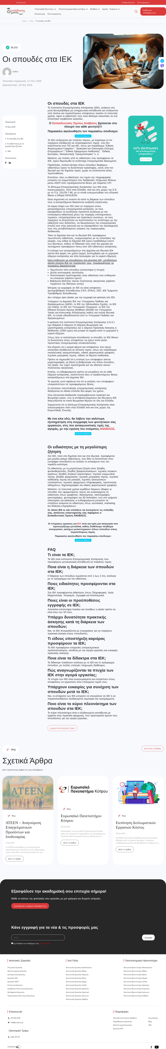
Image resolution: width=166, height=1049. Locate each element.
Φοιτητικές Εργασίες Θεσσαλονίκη (79, 967)
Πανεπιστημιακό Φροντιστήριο (72, 9)
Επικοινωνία (40, 14)
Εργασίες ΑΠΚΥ (13, 981)
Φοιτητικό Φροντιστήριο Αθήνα (135, 971)
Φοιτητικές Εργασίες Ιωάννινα (77, 996)
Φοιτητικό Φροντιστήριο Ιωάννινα (136, 992)
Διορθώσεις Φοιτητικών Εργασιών (20, 988)
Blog (31, 21)
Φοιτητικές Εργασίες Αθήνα (76, 971)
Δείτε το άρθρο (14, 858)
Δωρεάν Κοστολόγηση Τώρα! (62, 728)
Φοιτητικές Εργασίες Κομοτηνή (77, 992)
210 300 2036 (15, 1018)
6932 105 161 (15, 1037)
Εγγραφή (148, 937)
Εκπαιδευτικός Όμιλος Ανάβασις (74, 123)
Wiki (150, 1025)
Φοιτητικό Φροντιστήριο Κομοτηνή (136, 988)
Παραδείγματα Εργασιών (122, 1021)
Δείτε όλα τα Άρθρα (152, 748)
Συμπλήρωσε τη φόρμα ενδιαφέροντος (30, 906)
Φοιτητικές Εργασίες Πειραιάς (77, 974)
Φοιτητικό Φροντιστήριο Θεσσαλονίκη (138, 967)
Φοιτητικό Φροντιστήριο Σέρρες (135, 978)
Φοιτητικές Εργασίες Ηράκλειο (77, 988)
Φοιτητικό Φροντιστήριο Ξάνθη (135, 981)
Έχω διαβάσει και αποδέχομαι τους (31, 943)
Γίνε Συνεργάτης (54, 14)
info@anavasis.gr (16, 1022)
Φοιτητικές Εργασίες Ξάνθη (76, 985)
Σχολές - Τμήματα (109, 9)
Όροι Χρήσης (153, 1018)
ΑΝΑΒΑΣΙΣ (107, 428)
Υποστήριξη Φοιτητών (44, 9)
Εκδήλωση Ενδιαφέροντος (83, 136)
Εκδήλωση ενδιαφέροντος (149, 11)
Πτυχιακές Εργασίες (15, 967)
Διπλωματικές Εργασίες (16, 974)
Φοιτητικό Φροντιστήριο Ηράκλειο (136, 985)
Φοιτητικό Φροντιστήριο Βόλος (135, 974)
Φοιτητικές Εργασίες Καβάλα (77, 999)
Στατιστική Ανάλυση (15, 985)
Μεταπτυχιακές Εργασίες (17, 971)
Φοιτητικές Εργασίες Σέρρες (76, 981)
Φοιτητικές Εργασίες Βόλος (76, 978)
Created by (12, 1046)
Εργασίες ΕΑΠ (13, 978)
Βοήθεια (93, 9)
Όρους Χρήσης (45, 943)
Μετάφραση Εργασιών (16, 992)
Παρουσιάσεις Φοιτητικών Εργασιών (21, 996)
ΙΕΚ (79, 523)
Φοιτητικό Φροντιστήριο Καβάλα (136, 996)
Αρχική (24, 21)
